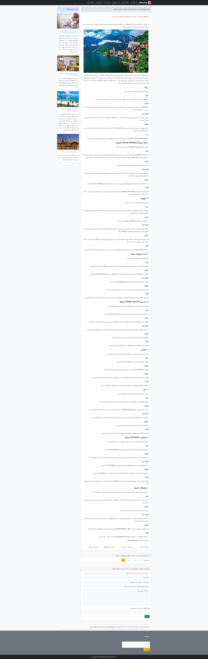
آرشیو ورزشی (98, 3)
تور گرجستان (133, 3)
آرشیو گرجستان (125, 3)
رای (123, 560)
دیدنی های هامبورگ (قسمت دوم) (70, 152)
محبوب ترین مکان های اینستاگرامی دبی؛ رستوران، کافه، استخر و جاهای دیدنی (68, 31)
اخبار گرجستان (107, 3)
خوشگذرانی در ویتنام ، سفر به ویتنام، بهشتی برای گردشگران (69, 110)
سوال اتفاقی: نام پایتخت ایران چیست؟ (139, 608)
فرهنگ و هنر (90, 3)
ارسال (147, 616)
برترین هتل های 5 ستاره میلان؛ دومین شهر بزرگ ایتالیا (69, 74)
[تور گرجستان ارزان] (145, 3)
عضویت (147, 649)
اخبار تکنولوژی (116, 3)
